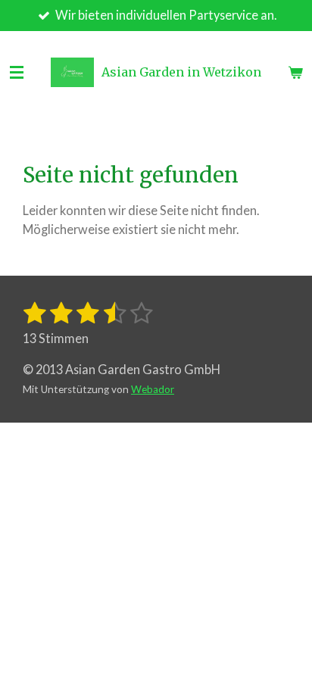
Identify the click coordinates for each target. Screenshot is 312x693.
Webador (152, 389)
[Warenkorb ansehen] (295, 72)
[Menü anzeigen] (16, 72)
